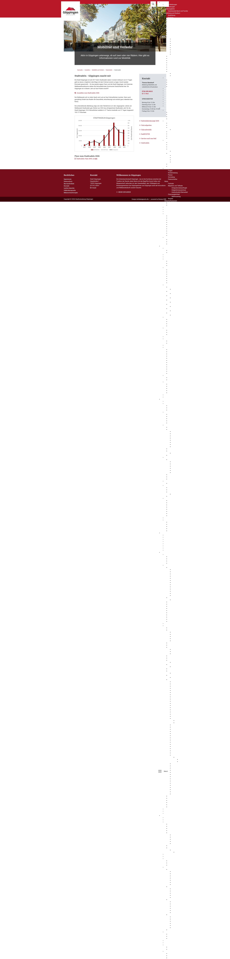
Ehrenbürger (172, 119)
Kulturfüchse (172, 826)
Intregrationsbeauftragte (179, 188)
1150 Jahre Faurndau (178, 129)
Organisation (172, 216)
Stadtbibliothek (169, 943)
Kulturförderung (173, 830)
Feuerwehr (167, 211)
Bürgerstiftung (168, 237)
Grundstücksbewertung (175, 37)
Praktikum (171, 19)
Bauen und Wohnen (170, 28)
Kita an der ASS (173, 511)
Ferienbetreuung (173, 619)
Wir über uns (172, 630)
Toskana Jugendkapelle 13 (180, 749)
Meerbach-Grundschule (179, 587)
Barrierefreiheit (169, 101)
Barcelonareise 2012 (178, 779)
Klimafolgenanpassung (171, 412)
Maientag (167, 932)
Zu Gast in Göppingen (171, 820)
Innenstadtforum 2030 (175, 427)
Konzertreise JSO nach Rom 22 (181, 682)
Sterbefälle (171, 265)
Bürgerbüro (167, 257)
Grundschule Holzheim (175, 507)
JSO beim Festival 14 (178, 740)
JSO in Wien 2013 (177, 753)
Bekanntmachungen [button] (71, 192)
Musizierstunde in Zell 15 (180, 731)
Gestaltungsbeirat (173, 451)
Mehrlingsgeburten (174, 362)
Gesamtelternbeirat (174, 621)
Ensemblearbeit (173, 660)
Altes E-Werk (172, 386)
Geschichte (171, 112)
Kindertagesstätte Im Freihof (177, 503)
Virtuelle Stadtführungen (175, 117)
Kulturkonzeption (173, 833)
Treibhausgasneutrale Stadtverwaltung (180, 406)
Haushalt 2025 (176, 158)
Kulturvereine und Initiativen (177, 848)
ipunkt (166, 856)
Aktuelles (174, 871)
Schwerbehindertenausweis (176, 369)
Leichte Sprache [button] (69, 188)
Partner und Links (177, 884)
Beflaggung (171, 164)
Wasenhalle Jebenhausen (176, 390)
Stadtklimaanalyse (174, 423)
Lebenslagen (172, 250)
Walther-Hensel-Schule (179, 600)
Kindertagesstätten (170, 554)
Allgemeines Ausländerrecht (177, 272)
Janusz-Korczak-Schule (179, 585)
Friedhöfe (167, 339)
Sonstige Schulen (173, 610)
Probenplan (175, 667)
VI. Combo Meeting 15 (179, 727)
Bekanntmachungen (170, 91)
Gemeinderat (172, 149)
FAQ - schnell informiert (175, 805)
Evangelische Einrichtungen (176, 561)
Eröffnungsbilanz (177, 160)
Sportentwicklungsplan (175, 863)
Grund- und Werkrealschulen (177, 598)
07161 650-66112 (147, 91)
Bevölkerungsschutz (170, 89)
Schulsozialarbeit (173, 321)
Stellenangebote (169, 9)
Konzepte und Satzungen (176, 429)
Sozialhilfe (171, 371)
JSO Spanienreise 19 (178, 695)
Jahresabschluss (177, 162)
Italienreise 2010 (177, 787)
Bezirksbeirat (176, 289)
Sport (166, 859)
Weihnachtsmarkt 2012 (179, 774)
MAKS (166, 813)
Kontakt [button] (66, 186)
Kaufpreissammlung (178, 45)
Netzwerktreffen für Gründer (180, 494)
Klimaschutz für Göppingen (176, 408)
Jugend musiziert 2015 (179, 718)
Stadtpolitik (168, 140)
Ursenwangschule (177, 595)
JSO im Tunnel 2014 (178, 733)
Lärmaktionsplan (173, 477)
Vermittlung (175, 876)
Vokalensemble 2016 (178, 712)
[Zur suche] (153, 4)
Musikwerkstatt (176, 662)
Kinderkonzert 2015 (178, 716)
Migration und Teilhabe (175, 186)
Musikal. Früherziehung (179, 649)
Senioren (167, 328)
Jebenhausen (172, 136)
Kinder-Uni (167, 811)
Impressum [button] (67, 179)
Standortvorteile (173, 203)
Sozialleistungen (169, 347)
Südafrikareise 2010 (178, 785)
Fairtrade (171, 183)
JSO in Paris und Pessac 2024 (181, 794)
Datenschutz (168, 99)
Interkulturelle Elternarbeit (180, 192)
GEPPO (166, 95)
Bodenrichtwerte (177, 43)
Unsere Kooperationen (175, 643)
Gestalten (164, 399)
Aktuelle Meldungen (170, 4)
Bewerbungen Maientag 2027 (177, 938)
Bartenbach (171, 123)
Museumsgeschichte (178, 878)
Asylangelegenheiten (174, 270)
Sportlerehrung (172, 865)
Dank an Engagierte (170, 548)
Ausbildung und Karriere (175, 218)
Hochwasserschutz (174, 416)
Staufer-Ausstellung (174, 915)
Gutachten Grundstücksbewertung (182, 48)
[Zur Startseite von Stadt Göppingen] (70, 11)
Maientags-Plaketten (174, 936)
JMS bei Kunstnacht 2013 (180, 764)
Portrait (166, 110)
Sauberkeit (167, 518)
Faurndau (171, 127)
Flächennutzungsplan (175, 69)
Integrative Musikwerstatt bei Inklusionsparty (186, 777)
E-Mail (146, 93)
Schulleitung (172, 796)
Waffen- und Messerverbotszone (178, 529)
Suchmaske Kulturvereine (180, 850)
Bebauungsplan (173, 67)
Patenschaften (172, 179)
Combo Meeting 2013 (178, 751)
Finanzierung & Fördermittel (173, 544)
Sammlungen (176, 891)
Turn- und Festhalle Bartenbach (178, 393)
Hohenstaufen (172, 132)
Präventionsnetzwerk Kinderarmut (175, 395)
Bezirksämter (168, 285)
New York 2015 (176, 714)
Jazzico (170, 669)
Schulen (167, 565)
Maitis (170, 138)
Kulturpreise (172, 846)
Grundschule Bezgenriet (179, 574)
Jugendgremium (173, 326)
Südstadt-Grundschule (179, 591)
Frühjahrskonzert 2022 (179, 690)
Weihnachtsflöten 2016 (179, 701)
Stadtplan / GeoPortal (171, 24)
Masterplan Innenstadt (179, 447)
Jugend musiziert (173, 645)
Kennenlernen (165, 108)
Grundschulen (172, 567)
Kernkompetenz (173, 205)
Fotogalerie (175, 673)
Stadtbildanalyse (177, 444)
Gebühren (175, 52)
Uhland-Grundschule (178, 593)
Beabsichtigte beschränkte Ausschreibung (181, 84)
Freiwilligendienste (174, 22)
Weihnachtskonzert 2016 (179, 703)
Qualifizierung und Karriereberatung (179, 483)
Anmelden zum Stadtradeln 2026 (88, 93)
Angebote (171, 242)
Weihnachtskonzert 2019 (179, 692)
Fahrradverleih (176, 466)
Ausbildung (171, 15)
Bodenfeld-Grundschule (179, 572)
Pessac (170, 175)
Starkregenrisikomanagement (177, 419)
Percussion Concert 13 (179, 746)
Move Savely (172, 531)
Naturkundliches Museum (176, 887)
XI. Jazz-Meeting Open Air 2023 (181, 789)
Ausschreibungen (169, 78)
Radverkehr (171, 459)
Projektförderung (173, 244)
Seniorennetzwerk (173, 334)
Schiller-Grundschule (178, 589)
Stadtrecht (171, 166)
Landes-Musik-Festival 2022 (180, 688)
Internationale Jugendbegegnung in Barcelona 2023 (188, 792)
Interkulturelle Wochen (175, 828)
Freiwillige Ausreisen (174, 283)
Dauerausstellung (177, 880)
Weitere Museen (173, 930)
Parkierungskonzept (174, 475)
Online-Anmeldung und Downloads (179, 798)
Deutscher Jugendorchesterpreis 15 (183, 725)
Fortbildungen (168, 546)
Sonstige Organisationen (176, 861)
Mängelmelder (168, 345)
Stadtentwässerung (170, 214)
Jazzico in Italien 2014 (179, 736)
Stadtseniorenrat (173, 330)
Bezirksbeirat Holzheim (179, 306)
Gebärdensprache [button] (70, 190)
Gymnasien (171, 606)
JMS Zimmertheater (174, 516)
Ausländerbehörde (170, 268)
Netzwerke (171, 378)
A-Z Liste (171, 252)
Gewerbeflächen (169, 207)
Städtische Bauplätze (174, 32)
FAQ (169, 235)
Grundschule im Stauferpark (180, 580)
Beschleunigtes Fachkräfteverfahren (179, 280)
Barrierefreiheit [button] (69, 184)
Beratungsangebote (174, 496)
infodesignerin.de (142, 199)
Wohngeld (171, 373)
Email (94, 188)
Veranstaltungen (169, 7)
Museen (166, 867)
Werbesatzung (176, 436)
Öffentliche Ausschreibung (176, 82)
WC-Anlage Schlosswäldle (176, 500)
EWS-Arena (171, 388)
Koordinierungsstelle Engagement (175, 535)
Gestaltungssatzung (178, 434)
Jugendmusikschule (170, 626)
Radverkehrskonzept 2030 (180, 462)
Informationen (172, 220)
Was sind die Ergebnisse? (180, 841)
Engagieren (164, 533)
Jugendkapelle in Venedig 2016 (181, 710)
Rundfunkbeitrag (173, 367)
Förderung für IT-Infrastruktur (177, 488)
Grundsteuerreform (178, 54)
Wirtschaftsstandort (170, 201)
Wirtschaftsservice (170, 375)
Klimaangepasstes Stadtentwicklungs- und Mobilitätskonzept (187, 449)
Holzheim (171, 134)
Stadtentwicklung (169, 425)
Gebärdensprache (170, 106)
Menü (166, 771)
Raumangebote (169, 541)
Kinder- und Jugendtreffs (176, 319)
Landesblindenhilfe (174, 358)
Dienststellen (168, 255)
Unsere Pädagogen (178, 634)
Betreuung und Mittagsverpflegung (179, 617)
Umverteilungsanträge (175, 278)
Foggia (170, 170)
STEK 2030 (175, 431)
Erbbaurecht (172, 56)
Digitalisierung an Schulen (176, 613)
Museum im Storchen (175, 869)
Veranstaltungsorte (170, 382)
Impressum (168, 97)
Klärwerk (170, 229)
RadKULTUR (175, 468)
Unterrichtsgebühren (174, 656)
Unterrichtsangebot (174, 647)
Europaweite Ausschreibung (177, 80)
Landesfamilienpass (174, 360)
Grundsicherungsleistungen (176, 354)
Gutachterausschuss (178, 41)
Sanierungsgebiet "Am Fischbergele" (183, 76)
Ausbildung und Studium (172, 13)
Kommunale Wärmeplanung (177, 410)
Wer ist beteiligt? (177, 839)
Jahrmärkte (171, 949)
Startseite (80, 70)
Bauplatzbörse (172, 35)
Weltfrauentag (176, 196)
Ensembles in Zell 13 (178, 768)
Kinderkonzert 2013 (178, 755)
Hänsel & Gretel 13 (177, 744)
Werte (166, 181)
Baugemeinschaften (174, 60)
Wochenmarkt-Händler (175, 947)
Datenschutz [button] (68, 181)
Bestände (171, 953)
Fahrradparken (176, 464)
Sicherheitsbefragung (175, 522)
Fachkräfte (167, 481)
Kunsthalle (167, 940)
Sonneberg (171, 177)
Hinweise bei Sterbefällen (176, 343)
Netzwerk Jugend (173, 324)
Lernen (163, 552)
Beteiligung (168, 401)
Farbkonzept (176, 438)
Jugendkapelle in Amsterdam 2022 (183, 684)
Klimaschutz (168, 403)
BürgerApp (167, 93)
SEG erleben (172, 222)
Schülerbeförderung (174, 615)
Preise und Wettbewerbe (175, 380)
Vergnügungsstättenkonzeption (181, 442)
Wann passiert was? (178, 837)
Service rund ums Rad (178, 470)
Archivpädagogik (173, 958)
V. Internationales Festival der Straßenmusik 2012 (187, 781)
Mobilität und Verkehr (171, 457)
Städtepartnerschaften (171, 168)
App (169, 802)
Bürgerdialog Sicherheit (175, 526)
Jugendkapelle (172, 671)
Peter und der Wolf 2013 (179, 770)
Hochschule (168, 623)
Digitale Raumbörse (178, 843)
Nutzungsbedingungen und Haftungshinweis (182, 26)
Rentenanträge (172, 365)
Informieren (164, 2)
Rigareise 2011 (176, 783)
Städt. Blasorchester (174, 675)
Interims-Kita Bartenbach (176, 513)
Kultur (166, 822)
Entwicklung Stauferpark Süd (177, 455)
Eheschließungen (173, 261)
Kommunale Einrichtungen (176, 557)
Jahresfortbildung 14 (178, 742)
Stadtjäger (167, 337)
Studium (170, 17)
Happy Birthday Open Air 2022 (181, 686)
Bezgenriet (171, 125)
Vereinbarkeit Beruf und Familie (178, 11)
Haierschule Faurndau (179, 582)
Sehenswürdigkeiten (170, 818)
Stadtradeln (175, 472)
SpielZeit (171, 824)
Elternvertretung (177, 636)
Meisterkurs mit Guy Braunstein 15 (182, 729)
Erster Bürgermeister (174, 145)
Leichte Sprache (169, 104)
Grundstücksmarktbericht (180, 50)
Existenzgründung (170, 485)
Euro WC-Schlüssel (174, 352)
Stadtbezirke (168, 121)
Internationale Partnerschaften (181, 639)
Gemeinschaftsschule (175, 602)
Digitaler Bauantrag (174, 63)
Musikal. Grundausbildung (180, 651)
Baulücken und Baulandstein (177, 58)
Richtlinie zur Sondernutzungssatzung (184, 440)
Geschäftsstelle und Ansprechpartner (183, 39)
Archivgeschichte (173, 956)
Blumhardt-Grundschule (179, 569)
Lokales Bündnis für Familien (173, 397)
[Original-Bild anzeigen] (104, 133)
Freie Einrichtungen (174, 563)
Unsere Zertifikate (177, 641)
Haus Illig (175, 632)
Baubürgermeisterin (174, 147)
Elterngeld (171, 349)
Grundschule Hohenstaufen (180, 576)
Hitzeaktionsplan (173, 414)
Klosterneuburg (173, 173)
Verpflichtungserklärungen (176, 276)
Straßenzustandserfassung (176, 479)
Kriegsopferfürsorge (174, 356)
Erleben (163, 815)
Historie (170, 233)
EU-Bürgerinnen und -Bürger (176, 274)
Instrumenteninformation (179, 654)
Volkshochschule (169, 809)
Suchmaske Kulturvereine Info (184, 852)
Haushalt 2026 (176, 155)
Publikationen (176, 882)
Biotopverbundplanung (175, 421)
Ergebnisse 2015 (180, 720)
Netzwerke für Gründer (175, 492)
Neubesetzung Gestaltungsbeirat (182, 453)
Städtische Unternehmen (172, 209)
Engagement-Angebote (171, 537)
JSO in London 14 (177, 738)
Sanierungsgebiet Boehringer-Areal (182, 73)
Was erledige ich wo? (171, 248)
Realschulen (172, 604)
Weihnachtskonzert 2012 (179, 772)
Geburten (171, 263)
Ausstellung (175, 923)
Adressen (171, 332)
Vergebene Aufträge (174, 86)
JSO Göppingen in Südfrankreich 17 (183, 699)
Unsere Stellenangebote (175, 807)
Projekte (170, 231)
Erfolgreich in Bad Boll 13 (180, 766)
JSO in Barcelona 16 (178, 705)
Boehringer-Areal (173, 505)
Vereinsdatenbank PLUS (172, 539)
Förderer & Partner (173, 800)
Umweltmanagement (174, 224)
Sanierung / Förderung (175, 71)
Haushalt (171, 153)
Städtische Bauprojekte (171, 498)
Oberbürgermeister (174, 142)
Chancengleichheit (174, 194)
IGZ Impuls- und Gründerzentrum (178, 490)
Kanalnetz (171, 227)
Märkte (166, 945)
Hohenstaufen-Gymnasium (176, 509)
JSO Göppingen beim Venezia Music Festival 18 (187, 697)
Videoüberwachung (174, 524)
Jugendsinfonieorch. (174, 664)
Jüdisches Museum (174, 899)
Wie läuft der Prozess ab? (180, 835)
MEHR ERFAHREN (124, 192)
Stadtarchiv (168, 951)
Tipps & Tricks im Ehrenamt (173, 550)
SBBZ (170, 608)
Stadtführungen (169, 854)
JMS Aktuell (172, 628)
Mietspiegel (171, 30)
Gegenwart (171, 114)
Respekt (170, 199)
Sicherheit (167, 520)
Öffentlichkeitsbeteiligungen (177, 65)
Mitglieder (175, 151)
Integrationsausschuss (179, 190)
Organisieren (165, 246)
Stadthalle (171, 384)
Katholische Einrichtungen (176, 559)
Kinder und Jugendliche (171, 317)
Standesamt (168, 259)
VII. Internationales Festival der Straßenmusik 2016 (188, 708)
